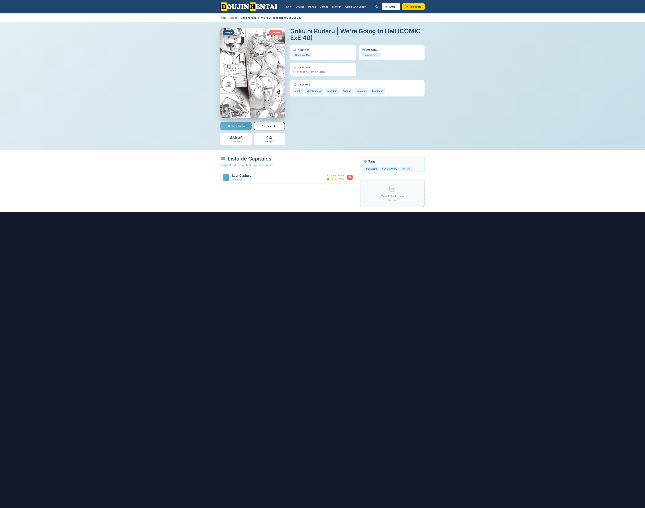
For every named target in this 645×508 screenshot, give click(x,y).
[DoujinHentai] (249, 6)
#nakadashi (371, 169)
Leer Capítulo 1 (243, 175)
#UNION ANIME (389, 169)
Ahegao (347, 90)
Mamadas (377, 90)
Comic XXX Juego (355, 6)
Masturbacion (314, 90)
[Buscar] (377, 7)
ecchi (298, 90)
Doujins (300, 6)
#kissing (406, 169)
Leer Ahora (238, 126)
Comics (324, 6)
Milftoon (336, 6)
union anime (338, 175)
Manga (312, 6)
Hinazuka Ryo (302, 55)
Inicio (289, 6)
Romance (362, 90)
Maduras (332, 90)
